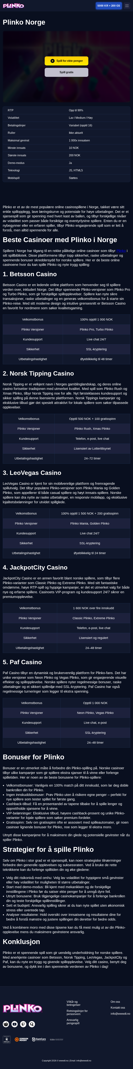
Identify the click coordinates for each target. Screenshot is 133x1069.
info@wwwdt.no (120, 1013)
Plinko (121, 251)
